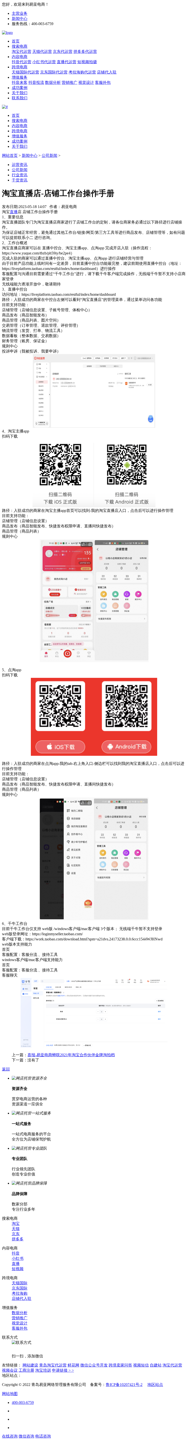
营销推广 (69, 82)
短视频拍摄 (87, 62)
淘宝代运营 (21, 51)
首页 (16, 41)
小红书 (18, 1258)
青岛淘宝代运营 (53, 1365)
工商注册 (26, 1370)
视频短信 (141, 1365)
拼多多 (18, 1239)
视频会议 (10, 1370)
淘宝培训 (43, 1370)
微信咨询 (26, 1436)
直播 (16, 1264)
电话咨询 (43, 1436)
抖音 (16, 1253)
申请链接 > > (63, 1370)
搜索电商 (19, 46)
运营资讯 (19, 165)
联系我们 (19, 98)
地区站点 (155, 1384)
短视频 (18, 1269)
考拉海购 (19, 1293)
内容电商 (19, 57)
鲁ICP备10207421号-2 (124, 1384)
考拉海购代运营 (82, 72)
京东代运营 (62, 51)
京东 (16, 1234)
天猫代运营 (42, 51)
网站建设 (30, 1365)
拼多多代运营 (85, 51)
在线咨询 (10, 1436)
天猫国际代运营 (25, 72)
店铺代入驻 (107, 72)
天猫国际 (19, 1283)
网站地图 (10, 1394)
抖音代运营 (21, 62)
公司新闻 (49, 155)
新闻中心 (19, 18)
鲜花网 (73, 1365)
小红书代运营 (44, 62)
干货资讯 (19, 180)
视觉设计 (86, 82)
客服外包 (103, 82)
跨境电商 (19, 67)
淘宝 (16, 1223)
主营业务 (19, 13)
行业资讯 (19, 175)
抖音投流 (36, 82)
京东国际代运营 (54, 72)
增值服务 (19, 77)
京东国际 (19, 1288)
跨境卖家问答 (120, 1365)
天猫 (16, 1229)
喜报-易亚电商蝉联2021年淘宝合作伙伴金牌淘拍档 (71, 1055)
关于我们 (19, 93)
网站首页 (10, 155)
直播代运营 (66, 62)
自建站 (156, 1365)
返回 (6, 1069)
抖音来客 (19, 82)
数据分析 (53, 82)
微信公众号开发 (94, 1365)
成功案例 (19, 88)
